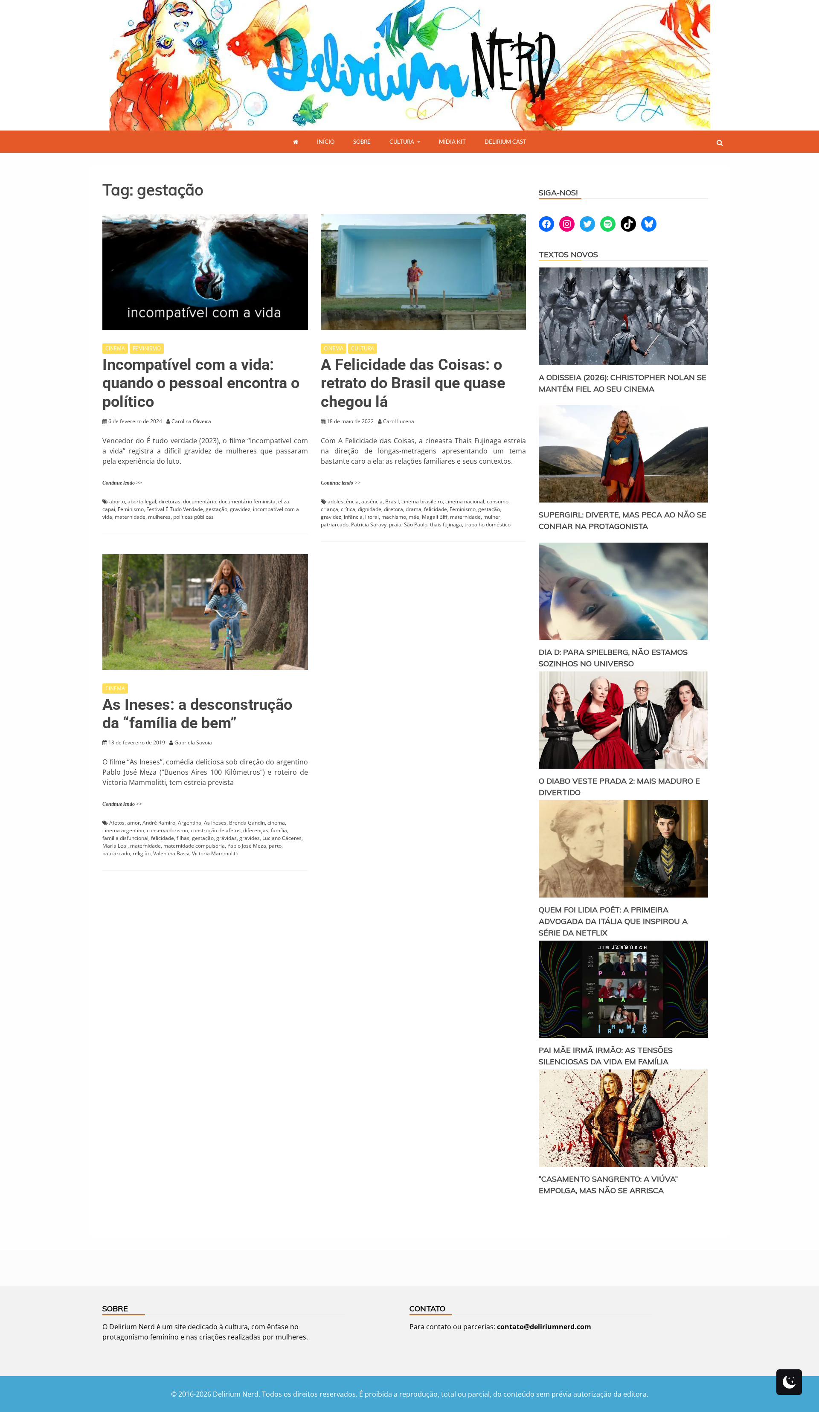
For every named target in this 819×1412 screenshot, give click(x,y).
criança (329, 509)
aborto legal (142, 501)
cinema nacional (464, 501)
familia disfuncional (125, 838)
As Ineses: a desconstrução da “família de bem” (197, 714)
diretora (393, 509)
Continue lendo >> (122, 483)
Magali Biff (434, 516)
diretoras (169, 501)
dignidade (369, 509)
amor (133, 822)
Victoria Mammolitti (215, 853)
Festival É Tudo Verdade (174, 509)
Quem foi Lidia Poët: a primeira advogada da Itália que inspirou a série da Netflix (613, 921)
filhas (183, 838)
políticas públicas (193, 516)
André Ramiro (158, 822)
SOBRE (362, 141)
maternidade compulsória (194, 845)
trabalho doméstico (488, 524)
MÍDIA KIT (452, 141)
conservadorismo (167, 830)
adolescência (343, 501)
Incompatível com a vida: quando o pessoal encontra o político (200, 383)
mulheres (159, 516)
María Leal (115, 845)
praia (395, 524)
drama (413, 509)
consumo (497, 501)
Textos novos (568, 254)
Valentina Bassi (171, 853)
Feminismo (131, 509)
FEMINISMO (147, 348)
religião (142, 853)
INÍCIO (325, 141)
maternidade (130, 516)
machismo (393, 516)
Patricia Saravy (368, 524)
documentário (199, 501)
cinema (276, 822)
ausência (372, 501)
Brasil (392, 501)
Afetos (117, 822)
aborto (117, 501)
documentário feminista (247, 501)
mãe (414, 516)
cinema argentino (123, 830)
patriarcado (335, 524)
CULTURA (401, 141)
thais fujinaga (446, 524)
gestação (216, 509)
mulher (491, 516)
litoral (372, 516)
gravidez (240, 509)
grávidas (226, 838)
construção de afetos (216, 830)
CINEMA (115, 348)
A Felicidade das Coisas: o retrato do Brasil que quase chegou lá (413, 383)
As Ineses (215, 822)
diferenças (255, 830)
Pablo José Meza (246, 845)
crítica (348, 509)
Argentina (189, 822)
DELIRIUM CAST (505, 141)
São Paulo (415, 524)
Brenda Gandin (247, 822)
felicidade (435, 509)
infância (353, 516)
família (279, 830)
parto (275, 845)
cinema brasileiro (422, 501)
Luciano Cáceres (282, 838)
